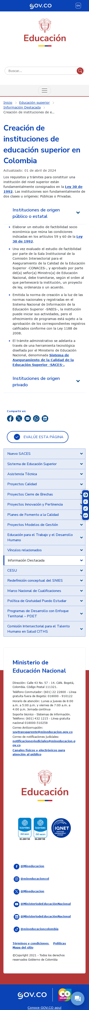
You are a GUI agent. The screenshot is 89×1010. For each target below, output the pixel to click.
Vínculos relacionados (24, 550)
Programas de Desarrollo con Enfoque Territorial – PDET (38, 613)
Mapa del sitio (23, 947)
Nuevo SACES (19, 453)
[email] (27, 418)
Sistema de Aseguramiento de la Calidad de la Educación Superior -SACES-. (43, 360)
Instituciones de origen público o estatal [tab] (36, 213)
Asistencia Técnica (22, 474)
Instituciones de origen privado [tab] (36, 381)
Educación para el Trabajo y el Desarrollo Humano (40, 537)
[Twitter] (19, 418)
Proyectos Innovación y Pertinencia (35, 504)
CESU (12, 570)
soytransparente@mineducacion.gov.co (43, 731)
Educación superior (34, 102)
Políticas (59, 943)
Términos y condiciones (31, 943)
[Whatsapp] (36, 418)
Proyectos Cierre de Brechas (30, 494)
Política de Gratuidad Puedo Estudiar (36, 600)
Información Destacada (22, 107)
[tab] (44, 453)
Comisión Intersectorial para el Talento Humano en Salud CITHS (38, 629)
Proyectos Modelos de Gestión (32, 524)
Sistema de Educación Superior (32, 463)
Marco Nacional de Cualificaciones (34, 590)
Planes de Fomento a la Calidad (33, 514)
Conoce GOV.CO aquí (44, 1008)
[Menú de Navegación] (44, 90)
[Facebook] (10, 418)
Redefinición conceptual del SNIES (35, 580)
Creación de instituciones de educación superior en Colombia (31, 112)
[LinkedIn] (45, 418)
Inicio (7, 102)
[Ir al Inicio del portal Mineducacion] (44, 786)
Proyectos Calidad (22, 484)
